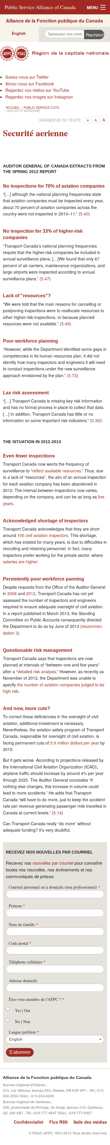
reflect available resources (56, 471)
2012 (30, 593)
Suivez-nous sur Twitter (27, 77)
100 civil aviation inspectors (42, 535)
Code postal (20, 943)
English (19, 33)
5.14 (57, 813)
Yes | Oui (22, 1010)
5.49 (65, 324)
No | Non (22, 1021)
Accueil (13, 107)
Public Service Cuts (41, 107)
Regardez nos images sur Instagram (39, 97)
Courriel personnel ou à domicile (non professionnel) (54, 887)
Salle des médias (90, 1122)
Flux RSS (58, 1122)
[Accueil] (55, 53)
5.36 (96, 420)
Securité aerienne (23, 110)
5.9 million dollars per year (74, 743)
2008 (12, 593)
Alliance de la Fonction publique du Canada (54, 20)
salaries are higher (20, 561)
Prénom (17, 906)
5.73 (72, 375)
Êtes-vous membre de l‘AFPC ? (36, 999)
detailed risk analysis (37, 671)
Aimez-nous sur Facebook (29, 84)
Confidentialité (28, 1122)
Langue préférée (24, 1032)
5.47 (45, 278)
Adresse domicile (23, 980)
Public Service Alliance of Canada (40, 7)
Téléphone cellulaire (27, 962)
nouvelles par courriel (53, 863)
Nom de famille (23, 924)
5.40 (84, 214)
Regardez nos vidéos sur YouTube (37, 90)
